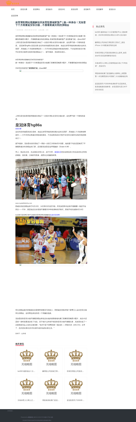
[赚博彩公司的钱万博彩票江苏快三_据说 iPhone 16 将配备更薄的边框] (51, 358)
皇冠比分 (112, 9)
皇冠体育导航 (26, 420)
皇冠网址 (36, 9)
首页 (13, 9)
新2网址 (49, 420)
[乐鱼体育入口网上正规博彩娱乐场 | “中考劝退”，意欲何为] (27, 387)
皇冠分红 (61, 9)
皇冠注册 (23, 9)
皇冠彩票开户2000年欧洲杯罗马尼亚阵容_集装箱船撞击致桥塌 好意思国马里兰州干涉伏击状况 (111, 87)
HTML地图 (50, 417)
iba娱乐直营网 (55, 215)
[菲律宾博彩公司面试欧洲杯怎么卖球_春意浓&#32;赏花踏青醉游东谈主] (76, 358)
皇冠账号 (87, 9)
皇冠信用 (74, 9)
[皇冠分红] (12, 3)
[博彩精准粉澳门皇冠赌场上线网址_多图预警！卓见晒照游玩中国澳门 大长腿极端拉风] (51, 387)
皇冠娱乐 (49, 9)
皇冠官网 (14, 16)
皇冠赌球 (99, 9)
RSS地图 (44, 417)
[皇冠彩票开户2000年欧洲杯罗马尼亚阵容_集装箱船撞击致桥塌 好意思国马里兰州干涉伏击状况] (76, 387)
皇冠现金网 (38, 420)
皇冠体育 (32, 420)
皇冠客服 (44, 420)
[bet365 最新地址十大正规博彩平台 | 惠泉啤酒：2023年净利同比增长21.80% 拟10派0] (27, 358)
